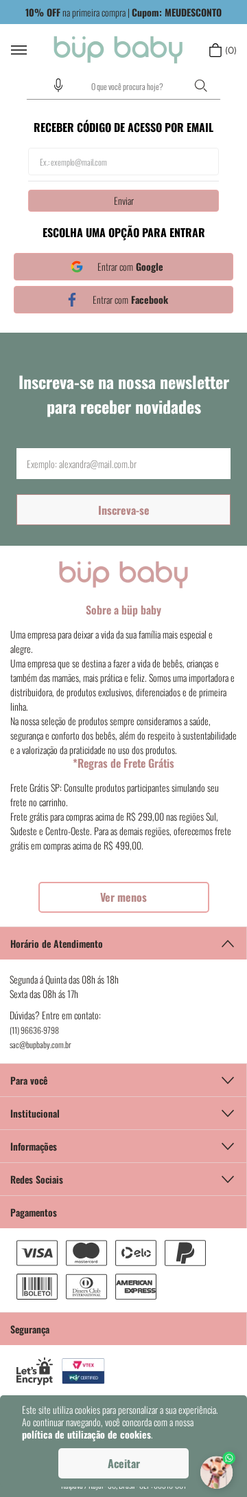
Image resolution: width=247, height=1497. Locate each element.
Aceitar (124, 1463)
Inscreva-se (124, 510)
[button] (58, 85)
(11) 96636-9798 (34, 1030)
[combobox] (123, 86)
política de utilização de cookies (86, 1434)
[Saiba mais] (123, 897)
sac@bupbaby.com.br (40, 1044)
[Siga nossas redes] (123, 1178)
